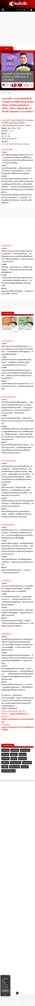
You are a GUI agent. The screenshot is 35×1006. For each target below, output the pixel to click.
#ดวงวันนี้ (22, 759)
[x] (21, 10)
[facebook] (18, 10)
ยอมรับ (5, 990)
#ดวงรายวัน (25, 750)
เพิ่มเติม (6, 987)
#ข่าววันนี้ (5, 750)
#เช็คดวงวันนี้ (14, 767)
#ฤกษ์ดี (4, 767)
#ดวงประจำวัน (15, 763)
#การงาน (22, 754)
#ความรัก (5, 759)
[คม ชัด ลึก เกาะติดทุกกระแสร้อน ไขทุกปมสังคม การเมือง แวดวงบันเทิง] (17, 4)
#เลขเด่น (25, 767)
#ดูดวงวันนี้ (27, 763)
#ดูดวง (13, 759)
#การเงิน (5, 754)
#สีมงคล (5, 763)
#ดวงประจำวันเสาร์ (8, 771)
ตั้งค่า (5, 994)
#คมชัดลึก (14, 750)
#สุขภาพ (14, 754)
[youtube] (24, 10)
